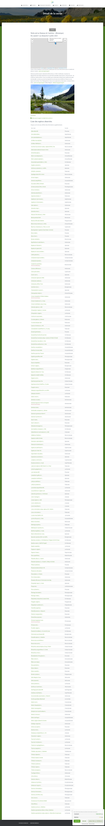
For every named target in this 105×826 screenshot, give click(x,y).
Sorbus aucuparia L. (36, 726)
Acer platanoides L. (35, 134)
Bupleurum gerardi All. (36, 248)
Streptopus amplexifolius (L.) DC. (39, 733)
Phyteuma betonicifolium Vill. (38, 567)
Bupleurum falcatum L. (36, 245)
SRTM (53, 67)
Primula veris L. (34, 625)
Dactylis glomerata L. (36, 331)
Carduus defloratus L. (36, 268)
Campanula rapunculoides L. (38, 257)
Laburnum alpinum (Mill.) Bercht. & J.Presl (41, 466)
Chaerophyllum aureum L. (37, 290)
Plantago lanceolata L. (36, 592)
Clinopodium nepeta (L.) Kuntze (38, 310)
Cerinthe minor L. (35, 287)
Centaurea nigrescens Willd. (37, 277)
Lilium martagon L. (35, 497)
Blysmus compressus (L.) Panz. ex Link (40, 226)
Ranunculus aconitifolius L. (37, 640)
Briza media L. (34, 233)
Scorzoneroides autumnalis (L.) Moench (40, 696)
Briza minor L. (34, 236)
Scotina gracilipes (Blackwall (38, 699)
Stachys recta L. (35, 729)
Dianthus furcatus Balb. (36, 350)
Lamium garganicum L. (36, 469)
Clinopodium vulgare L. (36, 313)
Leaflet (42, 67)
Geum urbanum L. (35, 422)
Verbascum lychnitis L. (36, 782)
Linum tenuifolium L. (36, 506)
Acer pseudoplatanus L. (36, 137)
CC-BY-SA (65, 67)
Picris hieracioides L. (36, 577)
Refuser (84, 821)
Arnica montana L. (35, 189)
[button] (50, 5)
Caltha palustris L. (35, 254)
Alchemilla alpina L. (35, 152)
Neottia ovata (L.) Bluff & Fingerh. (39, 543)
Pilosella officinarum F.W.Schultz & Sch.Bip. (41, 580)
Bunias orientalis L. (35, 239)
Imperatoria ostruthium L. (37, 456)
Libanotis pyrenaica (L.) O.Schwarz (39, 493)
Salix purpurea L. (35, 680)
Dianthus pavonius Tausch (37, 353)
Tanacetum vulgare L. (36, 736)
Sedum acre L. (34, 702)
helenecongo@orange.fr (58, 82)
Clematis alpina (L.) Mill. (37, 307)
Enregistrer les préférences (96, 821)
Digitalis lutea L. (35, 359)
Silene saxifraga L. (35, 717)
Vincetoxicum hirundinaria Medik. (39, 800)
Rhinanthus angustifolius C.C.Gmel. (39, 649)
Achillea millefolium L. (36, 143)
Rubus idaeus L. (35, 668)
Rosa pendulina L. (35, 665)
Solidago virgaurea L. (36, 723)
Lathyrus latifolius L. (36, 481)
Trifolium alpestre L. (36, 754)
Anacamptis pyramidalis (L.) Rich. (39, 162)
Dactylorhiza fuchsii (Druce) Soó (38, 335)
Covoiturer (33, 115)
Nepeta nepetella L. (35, 546)
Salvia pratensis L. (35, 683)
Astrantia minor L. (35, 211)
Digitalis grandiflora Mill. (37, 356)
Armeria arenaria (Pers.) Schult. (38, 186)
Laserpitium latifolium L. (37, 478)
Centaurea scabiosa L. (36, 280)
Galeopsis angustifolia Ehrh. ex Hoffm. (40, 390)
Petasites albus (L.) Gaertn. (37, 558)
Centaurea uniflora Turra (37, 284)
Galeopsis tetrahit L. (36, 393)
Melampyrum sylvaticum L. (37, 527)
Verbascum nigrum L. (36, 785)
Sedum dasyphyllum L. (36, 705)
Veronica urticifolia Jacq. (37, 794)
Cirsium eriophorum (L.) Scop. (38, 301)
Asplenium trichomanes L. (37, 202)
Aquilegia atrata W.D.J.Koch (37, 174)
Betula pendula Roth (36, 217)
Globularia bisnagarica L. (37, 426)
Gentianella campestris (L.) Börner (39, 410)
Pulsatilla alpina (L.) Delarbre (38, 637)
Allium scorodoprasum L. (37, 156)
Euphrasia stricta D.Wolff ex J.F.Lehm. (40, 384)
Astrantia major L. (35, 208)
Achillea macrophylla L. (36, 140)
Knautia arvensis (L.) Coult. (37, 463)
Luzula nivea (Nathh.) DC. (37, 515)
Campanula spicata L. (36, 260)
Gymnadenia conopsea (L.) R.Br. (38, 429)
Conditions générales (34, 823)
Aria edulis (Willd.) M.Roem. (37, 183)
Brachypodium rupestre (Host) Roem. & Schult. (42, 230)
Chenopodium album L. (36, 293)
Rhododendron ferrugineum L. (38, 655)
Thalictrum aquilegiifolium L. (38, 745)
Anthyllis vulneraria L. (36, 171)
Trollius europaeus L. (36, 770)
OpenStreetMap (49, 67)
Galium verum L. (35, 396)
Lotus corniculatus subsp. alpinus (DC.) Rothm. (42, 509)
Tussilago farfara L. (35, 773)
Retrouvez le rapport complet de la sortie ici (42, 118)
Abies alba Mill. (34, 131)
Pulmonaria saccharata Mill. (37, 634)
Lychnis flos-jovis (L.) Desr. (37, 518)
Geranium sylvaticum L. (36, 416)
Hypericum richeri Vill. (36, 450)
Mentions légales (91, 823)
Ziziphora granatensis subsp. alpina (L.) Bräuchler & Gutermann (46, 813)
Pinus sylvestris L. (35, 589)
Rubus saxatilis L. (35, 671)
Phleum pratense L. (35, 564)
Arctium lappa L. (35, 177)
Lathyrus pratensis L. (36, 484)
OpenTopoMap (61, 67)
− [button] (32, 41)
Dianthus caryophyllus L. (37, 347)
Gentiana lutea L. (35, 407)
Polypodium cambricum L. (37, 605)
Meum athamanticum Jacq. (37, 534)
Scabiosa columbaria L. (36, 692)
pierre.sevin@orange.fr (44, 71)
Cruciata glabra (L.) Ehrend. (37, 319)
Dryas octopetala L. (35, 362)
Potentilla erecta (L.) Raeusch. (38, 611)
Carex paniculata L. (35, 271)
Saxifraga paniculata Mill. (37, 689)
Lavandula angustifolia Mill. (37, 487)
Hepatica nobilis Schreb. (37, 438)
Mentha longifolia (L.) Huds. (37, 530)
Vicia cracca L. (34, 797)
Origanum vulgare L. (36, 549)
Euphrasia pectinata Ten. (37, 381)
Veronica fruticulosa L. (36, 791)
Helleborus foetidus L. (36, 435)
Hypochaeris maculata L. (37, 453)
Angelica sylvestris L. (36, 165)
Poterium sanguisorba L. (37, 614)
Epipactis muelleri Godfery (37, 375)
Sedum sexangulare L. (36, 708)
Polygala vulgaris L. (35, 601)
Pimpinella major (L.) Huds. (37, 583)
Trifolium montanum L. (36, 760)
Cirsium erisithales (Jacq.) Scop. (38, 304)
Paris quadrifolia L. (35, 555)
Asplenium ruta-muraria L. (37, 199)
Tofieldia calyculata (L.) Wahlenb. (39, 751)
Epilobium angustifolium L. (37, 368)
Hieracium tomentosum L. (37, 444)
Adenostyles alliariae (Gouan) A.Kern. (40, 149)
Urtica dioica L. (34, 776)
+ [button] (32, 39)
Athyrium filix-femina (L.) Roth (38, 214)
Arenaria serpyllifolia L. (36, 180)
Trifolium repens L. (35, 767)
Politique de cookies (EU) (23, 823)
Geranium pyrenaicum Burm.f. (38, 413)
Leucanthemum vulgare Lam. (38, 490)
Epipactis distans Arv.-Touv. (37, 372)
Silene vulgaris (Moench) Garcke (38, 720)
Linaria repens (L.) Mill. (36, 500)
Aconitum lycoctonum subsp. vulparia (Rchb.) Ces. (43, 146)
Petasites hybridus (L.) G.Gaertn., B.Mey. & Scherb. (43, 561)
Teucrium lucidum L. (36, 739)
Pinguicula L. (34, 586)
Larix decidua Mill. (35, 472)
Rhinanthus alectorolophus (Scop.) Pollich (41, 646)
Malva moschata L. (35, 521)
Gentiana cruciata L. (36, 399)
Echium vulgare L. (35, 365)
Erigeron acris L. (35, 378)
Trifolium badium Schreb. (37, 757)
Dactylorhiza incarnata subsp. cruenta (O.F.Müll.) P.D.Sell (44, 338)
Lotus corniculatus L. (36, 512)
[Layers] (65, 40)
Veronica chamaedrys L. (37, 788)
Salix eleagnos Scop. (36, 677)
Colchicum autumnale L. (37, 316)
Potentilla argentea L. (36, 608)
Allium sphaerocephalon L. (37, 159)
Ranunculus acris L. (35, 643)
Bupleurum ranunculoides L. (37, 251)
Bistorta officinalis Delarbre (37, 220)
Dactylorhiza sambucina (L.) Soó (39, 344)
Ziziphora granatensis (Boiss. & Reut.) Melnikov (42, 810)
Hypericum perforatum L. (37, 447)
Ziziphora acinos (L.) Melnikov (38, 807)
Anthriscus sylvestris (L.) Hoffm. (38, 168)
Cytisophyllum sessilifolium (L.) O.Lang (40, 328)
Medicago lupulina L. (36, 524)
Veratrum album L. (35, 779)
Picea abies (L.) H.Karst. (36, 574)
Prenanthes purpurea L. (36, 617)
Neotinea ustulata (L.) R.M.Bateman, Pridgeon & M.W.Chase (45, 540)
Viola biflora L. (34, 804)
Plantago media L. (35, 595)
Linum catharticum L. (36, 503)
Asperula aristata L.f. (36, 196)
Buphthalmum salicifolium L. (38, 242)
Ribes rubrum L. (35, 659)
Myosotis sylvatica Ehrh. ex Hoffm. (39, 537)
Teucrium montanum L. (36, 742)
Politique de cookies (85, 823)
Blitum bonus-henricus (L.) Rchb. (39, 223)
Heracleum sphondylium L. (37, 441)
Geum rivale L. (34, 419)
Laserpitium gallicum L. (36, 475)
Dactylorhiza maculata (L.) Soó (38, 341)
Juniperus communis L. (36, 460)
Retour (52, 29)
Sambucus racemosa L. (36, 686)
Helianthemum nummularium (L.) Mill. (40, 432)
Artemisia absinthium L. (36, 193)
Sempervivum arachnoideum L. (38, 711)
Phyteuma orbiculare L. (36, 571)
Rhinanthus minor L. (36, 652)
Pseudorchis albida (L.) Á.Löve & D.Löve (40, 631)
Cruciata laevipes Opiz (36, 322)
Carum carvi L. (34, 274)
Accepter (77, 821)
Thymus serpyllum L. (36, 748)
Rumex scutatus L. (35, 674)
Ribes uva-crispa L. (35, 662)
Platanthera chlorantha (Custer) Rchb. (40, 598)
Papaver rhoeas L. (35, 552)
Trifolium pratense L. (36, 763)
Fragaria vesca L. (35, 387)
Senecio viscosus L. (35, 714)
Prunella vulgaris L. (35, 628)
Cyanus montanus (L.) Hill (37, 325)
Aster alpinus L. (34, 205)
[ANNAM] (52, 2)
